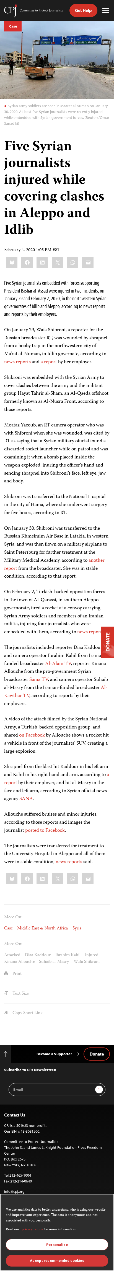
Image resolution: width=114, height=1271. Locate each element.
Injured (92, 955)
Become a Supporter (54, 1053)
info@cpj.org (14, 1191)
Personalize (57, 1245)
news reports (17, 362)
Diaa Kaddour (38, 955)
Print (16, 974)
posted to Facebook (45, 830)
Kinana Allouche (19, 962)
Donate (97, 1054)
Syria (76, 928)
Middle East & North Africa (42, 928)
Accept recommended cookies (57, 1260)
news (82, 632)
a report (49, 362)
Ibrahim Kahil (68, 955)
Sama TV (38, 680)
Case (13, 26)
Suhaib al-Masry (54, 962)
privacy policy (32, 1230)
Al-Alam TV (58, 664)
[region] (57, 1232)
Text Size (20, 993)
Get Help (83, 10)
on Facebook (32, 735)
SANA (26, 799)
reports (96, 632)
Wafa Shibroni (87, 962)
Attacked (12, 955)
